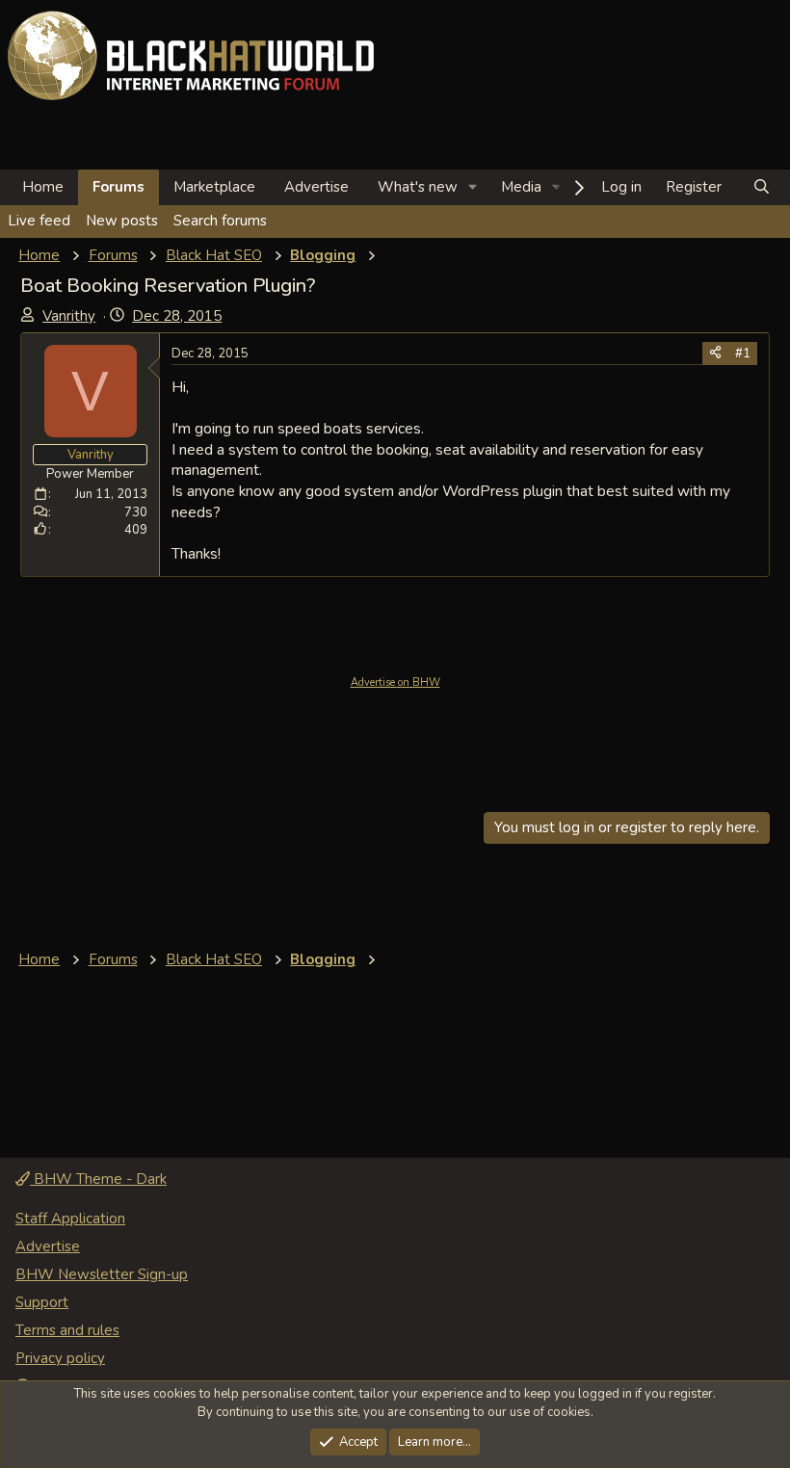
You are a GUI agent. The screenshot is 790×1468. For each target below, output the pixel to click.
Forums (118, 187)
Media (521, 187)
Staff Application (70, 1218)
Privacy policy (60, 1358)
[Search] (761, 187)
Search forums (220, 220)
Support (41, 1302)
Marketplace (214, 187)
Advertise (316, 187)
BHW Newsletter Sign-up (101, 1274)
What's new (418, 187)
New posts (122, 220)
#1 (742, 353)
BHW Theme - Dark (98, 1179)
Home (43, 187)
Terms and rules (67, 1330)
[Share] (715, 353)
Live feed (39, 220)
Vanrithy (68, 316)
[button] (473, 187)
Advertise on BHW (395, 682)
